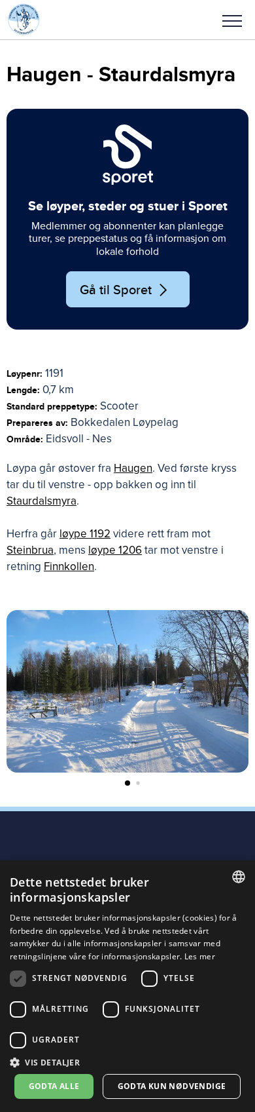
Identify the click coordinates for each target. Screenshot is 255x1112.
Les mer (199, 956)
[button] (232, 19)
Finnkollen (69, 566)
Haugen (133, 468)
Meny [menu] (232, 19)
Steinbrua (30, 550)
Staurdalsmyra (41, 501)
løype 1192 (85, 534)
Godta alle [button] (54, 1086)
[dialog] (127, 986)
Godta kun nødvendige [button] (172, 1086)
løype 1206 (115, 550)
